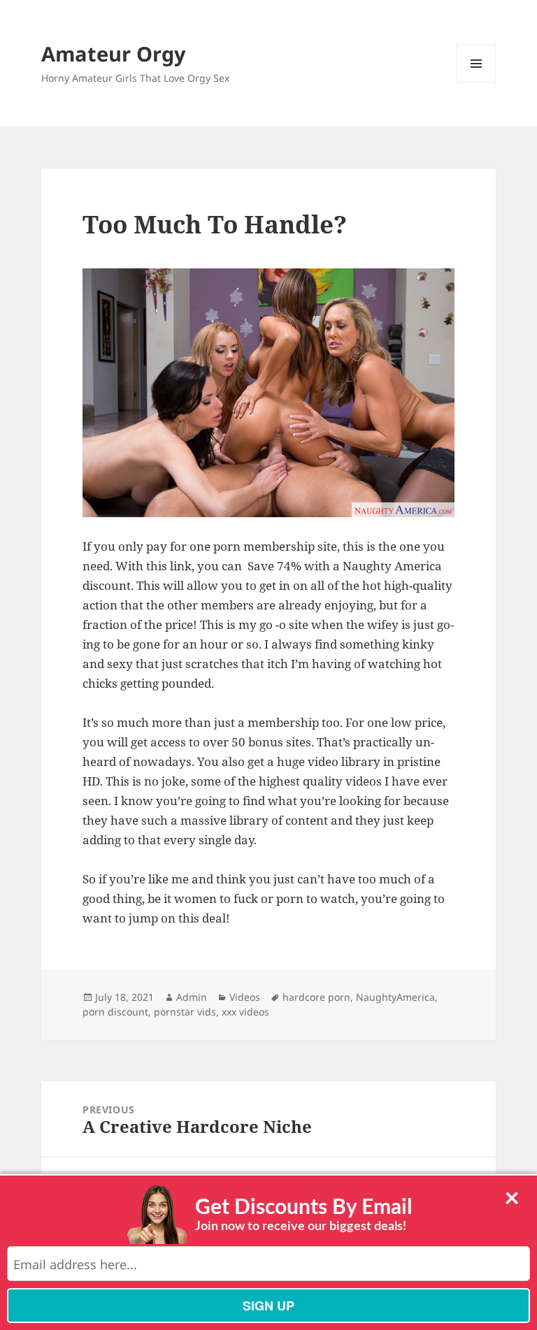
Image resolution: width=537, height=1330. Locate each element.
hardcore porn (316, 997)
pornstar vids (185, 1011)
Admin (191, 997)
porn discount (115, 1011)
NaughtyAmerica (395, 997)
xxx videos (245, 1011)
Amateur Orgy (113, 53)
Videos (244, 997)
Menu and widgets (476, 82)
